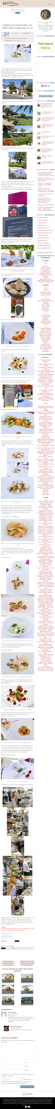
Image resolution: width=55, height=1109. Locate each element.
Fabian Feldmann (42, 560)
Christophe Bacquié (43, 364)
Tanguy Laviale (42, 595)
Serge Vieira (45, 492)
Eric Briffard (44, 426)
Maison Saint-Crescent (45, 336)
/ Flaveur (49, 488)
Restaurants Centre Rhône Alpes (45, 230)
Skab (50, 648)
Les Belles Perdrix (49, 531)
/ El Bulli (48, 360)
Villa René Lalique (46, 321)
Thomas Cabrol (41, 527)
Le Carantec (49, 530)
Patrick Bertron (41, 419)
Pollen (50, 550)
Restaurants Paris (42, 222)
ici (11, 186)
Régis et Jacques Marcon (45, 279)
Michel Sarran (45, 319)
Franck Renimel (43, 638)
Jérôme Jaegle (42, 589)
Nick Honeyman (42, 582)
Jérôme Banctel (42, 367)
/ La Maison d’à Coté (49, 452)
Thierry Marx (40, 464)
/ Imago (50, 503)
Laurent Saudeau (42, 651)
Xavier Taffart (43, 658)
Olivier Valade (41, 669)
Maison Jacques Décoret (45, 348)
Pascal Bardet (42, 505)
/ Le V (48, 426)
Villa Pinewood (49, 527)
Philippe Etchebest (41, 439)
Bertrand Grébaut (43, 573)
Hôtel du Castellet (46, 267)
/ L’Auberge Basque (49, 513)
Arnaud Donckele (42, 380)
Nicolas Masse (41, 466)
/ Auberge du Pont (50, 634)
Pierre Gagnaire (45, 276)
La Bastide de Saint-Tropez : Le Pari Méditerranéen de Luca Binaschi (48, 126)
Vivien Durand (42, 556)
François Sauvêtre (42, 654)
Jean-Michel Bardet (42, 507)
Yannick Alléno (41, 406)
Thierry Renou (43, 640)
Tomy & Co (49, 570)
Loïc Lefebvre (41, 601)
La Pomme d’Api (50, 529)
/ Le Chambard (48, 469)
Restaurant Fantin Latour (45, 335)
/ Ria (48, 449)
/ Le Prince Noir (48, 556)
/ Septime (49, 573)
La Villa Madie (45, 323)
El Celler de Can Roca (46, 373)
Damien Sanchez (44, 648)
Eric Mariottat (46, 608)
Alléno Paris (45, 266)
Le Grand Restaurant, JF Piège (46, 274)
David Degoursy (44, 547)
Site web (27, 1070)
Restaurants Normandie (43, 237)
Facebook (42, 86)
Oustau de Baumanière (45, 293)
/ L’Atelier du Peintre (48, 601)
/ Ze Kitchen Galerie (49, 599)
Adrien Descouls (43, 549)
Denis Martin (45, 462)
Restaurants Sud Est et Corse (45, 232)
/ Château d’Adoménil (48, 598)
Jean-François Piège (43, 472)
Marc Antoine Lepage (44, 602)
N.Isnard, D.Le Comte (42, 586)
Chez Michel (45, 615)
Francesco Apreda (44, 503)
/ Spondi (49, 479)
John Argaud (43, 504)
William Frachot (42, 442)
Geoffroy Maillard (41, 607)
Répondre (16, 1014)
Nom (26, 1062)
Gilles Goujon (41, 386)
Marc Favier (43, 559)
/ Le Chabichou (49, 526)
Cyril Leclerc (40, 598)
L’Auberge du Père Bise (45, 292)
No (29, 1106)
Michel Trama (46, 308)
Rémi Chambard (43, 430)
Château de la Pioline (49, 632)
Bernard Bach (40, 412)
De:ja (49, 547)
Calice (50, 625)
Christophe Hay (40, 452)
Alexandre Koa (40, 459)
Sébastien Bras (43, 425)
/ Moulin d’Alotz (48, 585)
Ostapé (49, 504)
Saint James (49, 609)
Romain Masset (40, 612)
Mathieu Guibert (41, 451)
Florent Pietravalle (43, 628)
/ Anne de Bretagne (49, 451)
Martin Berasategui (45, 370)
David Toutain (46, 341)
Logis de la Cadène (49, 568)
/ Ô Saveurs (49, 518)
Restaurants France (42, 225)
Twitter (48, 86)
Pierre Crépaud (41, 542)
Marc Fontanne (42, 565)
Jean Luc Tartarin (46, 306)
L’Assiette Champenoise (45, 271)
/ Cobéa (50, 514)
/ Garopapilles (49, 595)
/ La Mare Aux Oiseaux (48, 575)
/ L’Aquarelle (49, 658)
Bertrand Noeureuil (43, 471)
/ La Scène (50, 461)
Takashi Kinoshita (42, 592)
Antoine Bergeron (43, 516)
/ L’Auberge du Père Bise (48, 487)
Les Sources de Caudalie (45, 322)
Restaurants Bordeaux (43, 217)
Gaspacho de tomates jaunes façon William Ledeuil (44, 185)
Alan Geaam (45, 569)
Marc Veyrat (45, 491)
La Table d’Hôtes (50, 557)
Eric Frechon (43, 383)
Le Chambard (46, 289)
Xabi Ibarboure (40, 583)
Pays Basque (18, 38)
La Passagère (50, 670)
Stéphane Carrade (43, 429)
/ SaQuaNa (50, 423)
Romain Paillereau (42, 622)
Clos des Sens (49, 378)
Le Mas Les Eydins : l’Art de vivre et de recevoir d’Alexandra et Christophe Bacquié (48, 119)
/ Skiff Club (49, 429)
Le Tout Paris (49, 517)
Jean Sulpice (40, 487)
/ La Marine (50, 375)
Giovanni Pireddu (43, 630)
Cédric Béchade (41, 513)
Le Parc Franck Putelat (45, 329)
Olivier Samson (41, 647)
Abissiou (49, 578)
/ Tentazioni (49, 630)
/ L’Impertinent (49, 560)
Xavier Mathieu (42, 614)
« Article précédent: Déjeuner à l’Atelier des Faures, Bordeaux (8, 963)
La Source (50, 516)
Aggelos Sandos (43, 479)
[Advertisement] (17, 19)
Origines (50, 549)
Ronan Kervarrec (42, 453)
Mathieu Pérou (40, 627)
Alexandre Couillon (43, 375)
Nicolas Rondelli (41, 641)
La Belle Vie (49, 605)
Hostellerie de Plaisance (45, 332)
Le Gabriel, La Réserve (45, 295)
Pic (45, 290)
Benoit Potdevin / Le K (45, 631)
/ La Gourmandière (49, 647)
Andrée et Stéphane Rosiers (45, 644)
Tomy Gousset (42, 570)
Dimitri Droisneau (42, 381)
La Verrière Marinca (49, 612)
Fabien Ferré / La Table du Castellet (45, 371)
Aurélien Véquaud (42, 670)
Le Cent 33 (49, 511)
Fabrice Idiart (7, 38)
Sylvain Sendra (43, 656)
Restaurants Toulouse (43, 220)
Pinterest (45, 86)
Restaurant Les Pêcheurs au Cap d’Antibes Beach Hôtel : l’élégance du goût (47, 150)
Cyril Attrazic (45, 410)
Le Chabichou (45, 303)
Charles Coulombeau (43, 539)
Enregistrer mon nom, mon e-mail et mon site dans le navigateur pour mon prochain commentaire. (17, 1075)
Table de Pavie (50, 440)
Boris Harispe (43, 578)
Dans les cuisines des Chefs (44, 248)
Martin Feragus (42, 562)
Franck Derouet (41, 378)
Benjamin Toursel (42, 663)
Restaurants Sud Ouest (43, 227)
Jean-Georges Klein (42, 456)
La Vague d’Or (45, 270)
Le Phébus (49, 614)
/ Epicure (48, 383)
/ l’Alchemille (49, 589)
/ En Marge (49, 638)
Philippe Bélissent (44, 514)
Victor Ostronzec (43, 621)
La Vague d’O (50, 380)
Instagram (12, 946)
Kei (45, 388)
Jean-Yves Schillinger (43, 484)
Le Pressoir (49, 544)
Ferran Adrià (44, 360)
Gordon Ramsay (40, 477)
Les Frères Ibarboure (49, 583)
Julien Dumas (42, 552)
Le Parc (49, 475)
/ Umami (48, 563)
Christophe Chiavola (42, 533)
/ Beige (49, 438)
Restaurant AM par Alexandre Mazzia (45, 280)
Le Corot (50, 430)
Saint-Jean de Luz (25, 38)
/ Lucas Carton (48, 552)
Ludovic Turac (41, 667)
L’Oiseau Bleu (50, 654)
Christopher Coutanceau (45, 328)
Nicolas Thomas (43, 661)
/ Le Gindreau (49, 505)
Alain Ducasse (44, 438)
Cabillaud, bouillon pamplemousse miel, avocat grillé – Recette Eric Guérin (46, 174)
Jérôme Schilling (41, 481)
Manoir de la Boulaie (45, 338)
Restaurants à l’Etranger (43, 242)
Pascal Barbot (43, 416)
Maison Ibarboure (46, 339)
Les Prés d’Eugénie (49, 399)
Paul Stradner (41, 485)
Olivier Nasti (42, 469)
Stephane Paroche (44, 625)
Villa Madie (45, 318)
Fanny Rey (40, 478)
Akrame (45, 342)
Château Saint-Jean (49, 669)
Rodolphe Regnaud (41, 634)
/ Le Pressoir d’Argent (49, 477)
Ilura (11, 38)
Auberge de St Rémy (48, 478)
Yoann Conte (46, 310)
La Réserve (14, 38)
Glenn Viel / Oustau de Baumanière (46, 374)
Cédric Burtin (46, 427)
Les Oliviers (49, 562)
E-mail (27, 1066)
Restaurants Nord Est (43, 235)
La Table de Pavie (46, 316)
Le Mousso (45, 349)
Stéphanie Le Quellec (43, 461)
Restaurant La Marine (46, 273)
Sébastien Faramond (42, 440)
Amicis (50, 510)
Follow (4, 941)
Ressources (49, 596)
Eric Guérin (40, 575)
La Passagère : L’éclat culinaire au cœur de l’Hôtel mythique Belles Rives (48, 143)
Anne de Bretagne (46, 315)
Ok (26, 1106)
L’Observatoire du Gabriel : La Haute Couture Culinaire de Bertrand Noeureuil (45, 201)
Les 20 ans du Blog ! (46, 131)
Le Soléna (50, 621)
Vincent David (43, 544)
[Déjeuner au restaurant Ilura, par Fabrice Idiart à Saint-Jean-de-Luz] (17, 64)
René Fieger (43, 563)
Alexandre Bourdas (43, 423)
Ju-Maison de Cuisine (49, 501)
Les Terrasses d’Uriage (45, 347)
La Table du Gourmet (45, 344)
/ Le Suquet (49, 425)
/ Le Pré (50, 417)
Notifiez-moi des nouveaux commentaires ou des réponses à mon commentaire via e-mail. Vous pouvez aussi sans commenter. (16, 1081)
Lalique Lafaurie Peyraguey (45, 334)
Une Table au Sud (49, 667)
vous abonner (15, 1083)
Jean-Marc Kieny (43, 591)
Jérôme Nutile (45, 619)
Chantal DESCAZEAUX (26, 33)
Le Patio (49, 640)
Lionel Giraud (40, 448)
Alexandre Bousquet (43, 520)
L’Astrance (45, 277)
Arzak (45, 362)
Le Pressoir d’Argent (49, 459)
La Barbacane (49, 645)
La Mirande (50, 628)
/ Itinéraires (49, 656)
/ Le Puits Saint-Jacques (48, 412)
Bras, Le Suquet (45, 299)
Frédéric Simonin (45, 657)
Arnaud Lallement (43, 390)
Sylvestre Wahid (45, 494)
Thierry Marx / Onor (45, 611)
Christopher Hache (42, 576)
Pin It (13, 948)
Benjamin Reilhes (42, 635)
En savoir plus (30, 1104)
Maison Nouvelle (50, 439)
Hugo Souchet (41, 399)
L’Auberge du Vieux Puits (45, 269)
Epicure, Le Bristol (46, 305)
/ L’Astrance (49, 416)
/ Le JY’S (50, 484)
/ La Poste (49, 591)
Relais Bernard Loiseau (45, 345)
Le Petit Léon (50, 582)
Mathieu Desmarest (43, 550)
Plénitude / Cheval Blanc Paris (45, 282)
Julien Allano (40, 501)
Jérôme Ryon (42, 645)
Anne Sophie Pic (45, 396)
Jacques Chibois (42, 536)
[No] (53, 1103)
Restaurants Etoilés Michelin (44, 245)
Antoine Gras (42, 572)
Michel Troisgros (45, 309)
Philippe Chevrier (42, 432)
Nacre (51, 602)
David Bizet (43, 422)
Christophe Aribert (42, 407)
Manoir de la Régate (49, 627)
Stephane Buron (42, 526)
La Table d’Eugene (49, 607)
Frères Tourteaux (46, 351)
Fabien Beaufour (42, 511)
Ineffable (50, 661)
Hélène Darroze (45, 436)
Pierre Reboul (40, 632)
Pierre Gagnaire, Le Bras (42, 445)
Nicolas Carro (42, 530)
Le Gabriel (50, 471)
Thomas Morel (42, 617)
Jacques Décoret (45, 546)
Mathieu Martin (42, 609)
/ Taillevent (48, 422)
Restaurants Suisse (42, 240)
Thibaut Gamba (40, 568)
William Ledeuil (41, 599)
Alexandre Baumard (44, 510)
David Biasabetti (42, 518)
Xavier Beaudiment (43, 417)
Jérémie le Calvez (41, 529)
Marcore (49, 559)
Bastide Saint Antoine (45, 331)
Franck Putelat (43, 475)
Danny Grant (44, 449)
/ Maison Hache (50, 576)
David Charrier (41, 531)
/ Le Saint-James (49, 604)
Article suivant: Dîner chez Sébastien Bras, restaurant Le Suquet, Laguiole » (27, 963)
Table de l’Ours (49, 572)
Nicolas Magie (41, 604)
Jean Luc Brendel (43, 523)
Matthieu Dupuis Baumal (42, 553)
